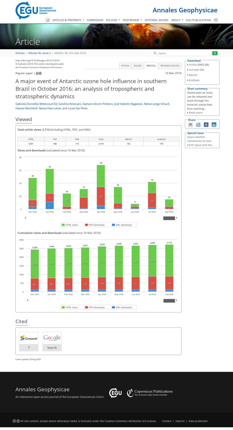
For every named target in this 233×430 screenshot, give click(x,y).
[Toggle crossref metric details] (28, 338)
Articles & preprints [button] (67, 20)
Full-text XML (197, 69)
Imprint (180, 421)
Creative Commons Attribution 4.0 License (130, 421)
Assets (138, 65)
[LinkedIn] (214, 124)
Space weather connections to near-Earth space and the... (200, 141)
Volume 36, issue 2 (39, 53)
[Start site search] (215, 53)
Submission (95, 20)
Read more (195, 112)
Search (52, 348)
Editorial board (156, 20)
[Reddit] (198, 124)
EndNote (194, 80)
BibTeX (193, 75)
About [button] (176, 20)
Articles (20, 53)
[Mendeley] (190, 124)
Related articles (170, 65)
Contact (166, 421)
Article (125, 65)
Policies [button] (112, 20)
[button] (155, 53)
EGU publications (198, 20)
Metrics (151, 65)
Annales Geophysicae (185, 10)
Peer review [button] (131, 20)
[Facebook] (206, 124)
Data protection (198, 421)
